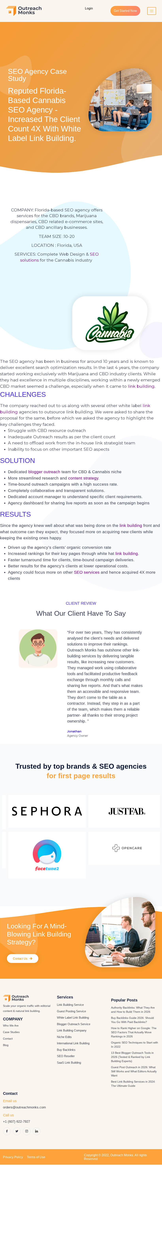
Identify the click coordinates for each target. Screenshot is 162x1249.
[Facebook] (7, 1131)
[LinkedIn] (36, 1131)
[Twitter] (17, 1131)
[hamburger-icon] (151, 11)
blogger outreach (44, 471)
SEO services (87, 572)
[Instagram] (27, 1131)
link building (141, 386)
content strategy (83, 478)
